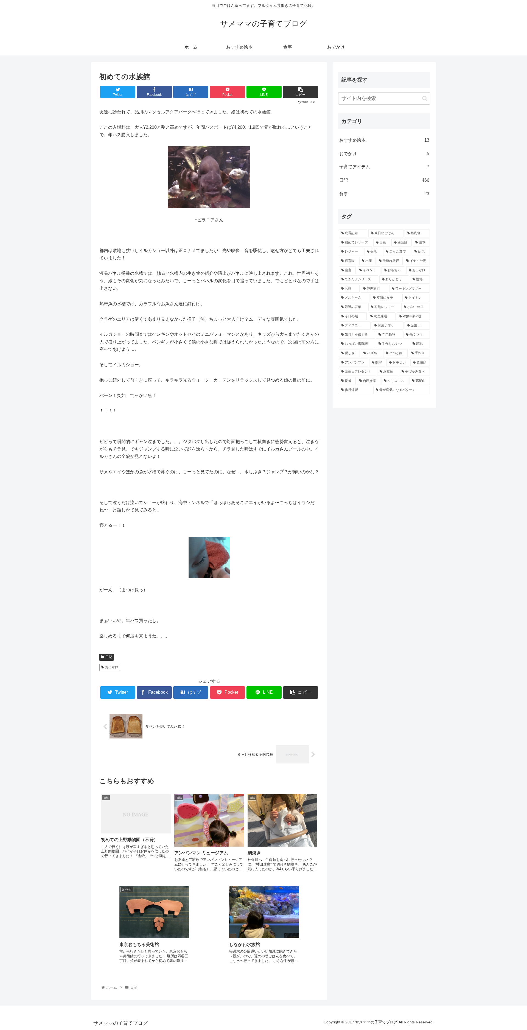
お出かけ (111, 667)
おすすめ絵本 (384, 140)
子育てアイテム (384, 166)
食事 (384, 193)
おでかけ (384, 153)
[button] (425, 98)
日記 (108, 657)
